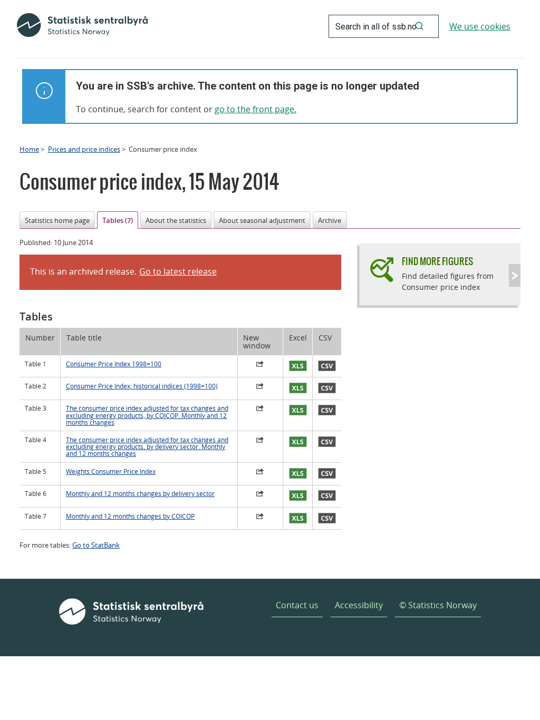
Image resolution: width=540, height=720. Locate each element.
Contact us (297, 605)
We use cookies (479, 26)
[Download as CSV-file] (327, 366)
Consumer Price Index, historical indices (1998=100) (142, 386)
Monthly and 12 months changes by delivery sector (140, 493)
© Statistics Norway (438, 605)
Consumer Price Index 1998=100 (113, 364)
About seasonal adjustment (262, 220)
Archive (329, 220)
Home (29, 149)
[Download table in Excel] (297, 366)
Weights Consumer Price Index (111, 471)
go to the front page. (255, 109)
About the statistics (176, 220)
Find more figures (437, 261)
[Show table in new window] (260, 365)
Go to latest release (178, 271)
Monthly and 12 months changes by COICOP (130, 516)
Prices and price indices (84, 149)
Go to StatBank (96, 545)
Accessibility (359, 605)
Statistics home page (57, 220)
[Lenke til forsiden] (82, 26)
